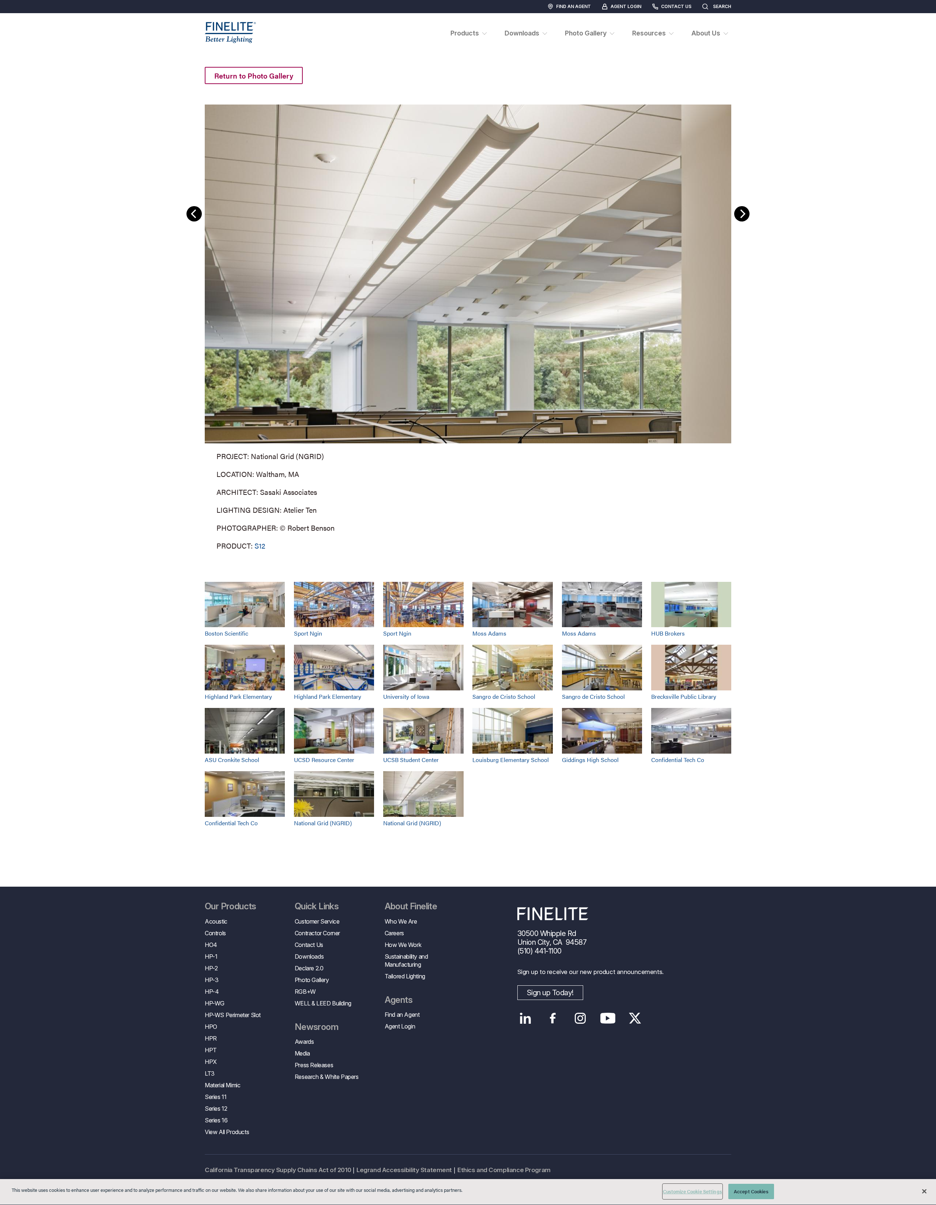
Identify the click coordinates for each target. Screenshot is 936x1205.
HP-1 (211, 956)
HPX (211, 1061)
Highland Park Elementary (238, 696)
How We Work (403, 944)
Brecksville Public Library (683, 696)
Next (742, 213)
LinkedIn (525, 1018)
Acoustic (216, 921)
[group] (468, 326)
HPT (211, 1050)
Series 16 (216, 1120)
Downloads (309, 956)
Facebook (553, 1018)
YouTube (608, 1018)
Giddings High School (590, 759)
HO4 (211, 944)
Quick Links (317, 906)
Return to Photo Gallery (253, 75)
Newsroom (316, 1027)
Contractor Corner (317, 933)
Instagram (580, 1018)
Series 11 (215, 1096)
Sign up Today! (550, 992)
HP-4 (212, 991)
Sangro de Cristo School (503, 696)
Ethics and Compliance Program (504, 1170)
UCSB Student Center (411, 759)
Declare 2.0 (309, 968)
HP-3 (211, 980)
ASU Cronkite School (232, 759)
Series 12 (216, 1108)
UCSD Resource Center (324, 759)
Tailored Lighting (405, 976)
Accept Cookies (751, 1191)
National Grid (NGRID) (323, 823)
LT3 (210, 1073)
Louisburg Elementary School (510, 759)
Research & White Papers (327, 1076)
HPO (211, 1026)
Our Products (230, 906)
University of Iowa (406, 696)
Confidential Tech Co (677, 759)
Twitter (635, 1018)
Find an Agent (573, 6)
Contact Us (676, 6)
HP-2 (211, 968)
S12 (259, 545)
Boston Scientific (226, 633)
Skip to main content (26, 19)
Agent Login (626, 6)
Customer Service (317, 921)
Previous (194, 213)
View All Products (227, 1132)
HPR (211, 1038)
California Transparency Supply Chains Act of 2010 (278, 1170)
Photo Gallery (312, 980)
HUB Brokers (668, 633)
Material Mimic (222, 1085)
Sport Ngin (308, 633)
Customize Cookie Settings (692, 1191)
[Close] (924, 1191)
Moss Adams (489, 633)
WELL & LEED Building (323, 1003)
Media (302, 1053)
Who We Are (401, 921)
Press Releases (314, 1065)
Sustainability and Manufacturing (406, 960)
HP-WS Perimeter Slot (233, 1015)
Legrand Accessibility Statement (404, 1170)
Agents (398, 1000)
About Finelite (411, 906)
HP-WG (214, 1003)
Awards (304, 1041)
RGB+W (305, 991)
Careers (394, 933)
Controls (215, 933)
